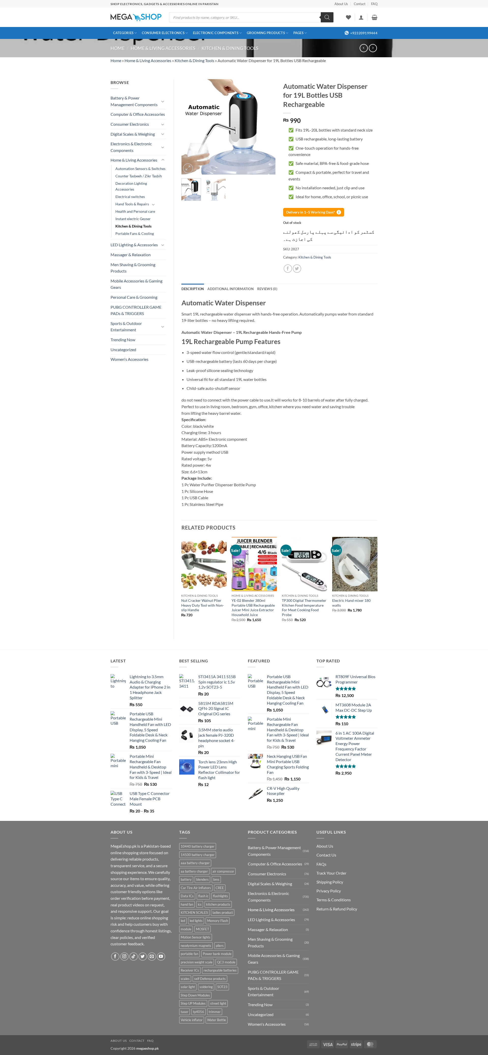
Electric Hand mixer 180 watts (351, 602)
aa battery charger (194, 871)
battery (186, 879)
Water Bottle (216, 1020)
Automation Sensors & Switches (140, 168)
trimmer (215, 1012)
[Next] (267, 126)
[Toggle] (163, 101)
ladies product (222, 912)
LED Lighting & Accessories (134, 244)
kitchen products (218, 904)
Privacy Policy (328, 890)
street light (218, 1003)
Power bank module (217, 954)
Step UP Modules (193, 1003)
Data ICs (187, 896)
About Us (341, 4)
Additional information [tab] (230, 289)
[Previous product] (373, 48)
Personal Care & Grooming (134, 297)
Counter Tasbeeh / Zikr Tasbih (138, 176)
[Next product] (364, 48)
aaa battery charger (195, 863)
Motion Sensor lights (195, 937)
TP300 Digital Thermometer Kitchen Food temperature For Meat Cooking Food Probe (304, 607)
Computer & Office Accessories (138, 114)
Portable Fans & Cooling (134, 233)
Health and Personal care (135, 211)
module (186, 929)
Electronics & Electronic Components (131, 147)
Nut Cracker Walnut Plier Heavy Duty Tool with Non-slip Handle (202, 605)
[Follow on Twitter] (143, 956)
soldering (206, 987)
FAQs (321, 864)
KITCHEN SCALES (194, 912)
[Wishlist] (348, 17)
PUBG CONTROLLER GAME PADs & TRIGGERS (136, 310)
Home (118, 48)
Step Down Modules (195, 995)
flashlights (220, 896)
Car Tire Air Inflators (196, 888)
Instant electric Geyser (133, 219)
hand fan (187, 904)
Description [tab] (192, 289)
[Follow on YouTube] (161, 956)
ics (200, 904)
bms (216, 879)
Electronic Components (215, 33)
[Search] (327, 17)
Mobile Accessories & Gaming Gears (136, 284)
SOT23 (222, 987)
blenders (202, 879)
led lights (196, 921)
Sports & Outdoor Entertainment (126, 326)
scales (185, 979)
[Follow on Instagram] (124, 956)
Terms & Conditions (333, 899)
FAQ (374, 4)
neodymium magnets (196, 946)
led (183, 921)
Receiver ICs (190, 970)
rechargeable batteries (220, 970)
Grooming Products (266, 33)
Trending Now (123, 339)
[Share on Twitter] (297, 268)
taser (184, 1012)
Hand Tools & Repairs (132, 204)
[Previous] (189, 126)
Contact (359, 4)
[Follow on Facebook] (115, 956)
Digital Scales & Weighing (133, 134)
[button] (361, 17)
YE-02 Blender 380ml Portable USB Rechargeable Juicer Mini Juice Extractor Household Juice (253, 607)
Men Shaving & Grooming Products (133, 268)
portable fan (189, 954)
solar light (188, 987)
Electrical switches (130, 196)
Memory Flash (217, 921)
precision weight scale (196, 962)
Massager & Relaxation (131, 254)
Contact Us (326, 854)
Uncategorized (123, 349)
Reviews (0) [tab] (267, 289)
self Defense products (210, 979)
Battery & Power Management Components (134, 101)
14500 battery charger (198, 855)
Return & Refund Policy (336, 908)
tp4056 (198, 1012)
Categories (123, 33)
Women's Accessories (129, 359)
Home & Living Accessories (163, 48)
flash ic (203, 896)
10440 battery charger (198, 846)
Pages (298, 33)
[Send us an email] (152, 956)
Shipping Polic (328, 881)
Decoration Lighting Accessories (131, 186)
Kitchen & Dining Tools (230, 48)
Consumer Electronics (163, 33)
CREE (220, 888)
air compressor (223, 871)
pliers (220, 946)
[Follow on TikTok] (133, 956)
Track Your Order (331, 873)
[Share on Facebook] (288, 268)
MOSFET (202, 929)
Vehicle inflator (192, 1020)
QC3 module (226, 962)
